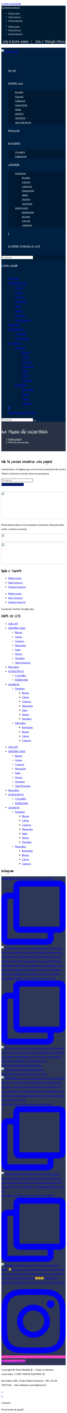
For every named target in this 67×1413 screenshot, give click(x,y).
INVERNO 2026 (17, 283)
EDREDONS (22, 338)
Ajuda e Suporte (15, 20)
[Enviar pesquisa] (35, 420)
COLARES (21, 334)
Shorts (19, 310)
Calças (19, 292)
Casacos (20, 297)
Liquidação (14, 343)
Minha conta (14, 13)
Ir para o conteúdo (11, 3)
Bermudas (27, 389)
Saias (18, 306)
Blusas (19, 287)
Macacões (21, 301)
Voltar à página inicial (13, 484)
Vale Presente (23, 320)
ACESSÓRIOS (16, 329)
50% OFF (13, 278)
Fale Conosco (14, 17)
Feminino (20, 347)
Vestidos (20, 315)
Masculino (14, 324)
